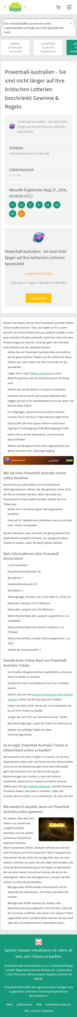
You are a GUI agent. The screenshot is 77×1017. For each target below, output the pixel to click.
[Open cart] (58, 7)
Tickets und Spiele (41, 373)
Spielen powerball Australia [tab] (15, 47)
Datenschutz (24, 1004)
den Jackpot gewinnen (37, 786)
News (9, 1004)
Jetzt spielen (38, 298)
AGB (38, 1004)
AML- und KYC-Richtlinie (38, 1011)
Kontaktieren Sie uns (58, 1004)
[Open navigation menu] (69, 7)
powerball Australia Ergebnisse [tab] (48, 47)
